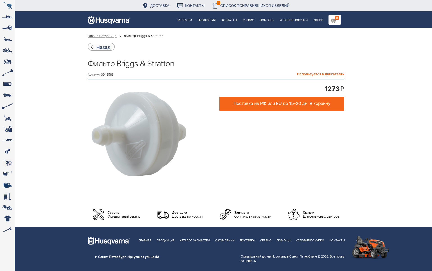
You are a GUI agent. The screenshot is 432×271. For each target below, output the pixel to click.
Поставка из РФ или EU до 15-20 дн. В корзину (282, 103)
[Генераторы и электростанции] (7, 162)
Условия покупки (293, 20)
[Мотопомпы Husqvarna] (7, 185)
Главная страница (102, 36)
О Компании (224, 240)
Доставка (159, 5)
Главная (145, 240)
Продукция (207, 20)
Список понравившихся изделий (254, 4)
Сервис (248, 20)
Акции (318, 20)
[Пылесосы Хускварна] (7, 196)
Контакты (195, 5)
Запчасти (184, 20)
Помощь (267, 20)
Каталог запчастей (195, 240)
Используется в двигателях (320, 74)
